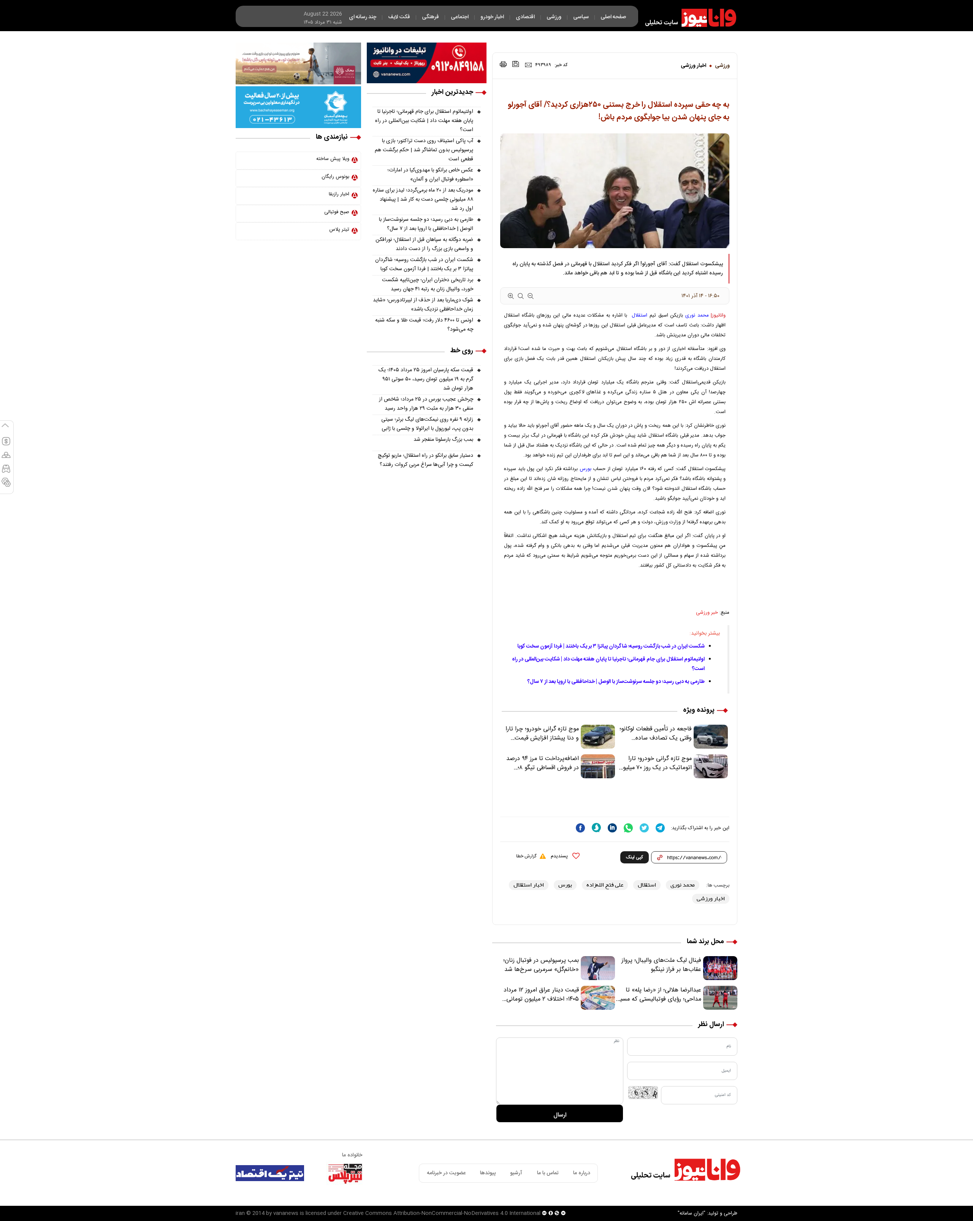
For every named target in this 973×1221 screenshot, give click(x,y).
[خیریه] (298, 107)
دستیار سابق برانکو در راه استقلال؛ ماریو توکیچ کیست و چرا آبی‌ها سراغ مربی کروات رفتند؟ (425, 460)
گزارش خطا (526, 856)
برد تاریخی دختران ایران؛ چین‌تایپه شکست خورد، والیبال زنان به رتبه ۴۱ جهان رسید (427, 285)
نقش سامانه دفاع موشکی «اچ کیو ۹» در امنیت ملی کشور (898, 1197)
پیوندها (488, 1173)
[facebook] (580, 828)
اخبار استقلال (528, 885)
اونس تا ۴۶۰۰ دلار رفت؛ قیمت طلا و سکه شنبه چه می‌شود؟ (424, 325)
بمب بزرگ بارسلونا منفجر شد (443, 439)
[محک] (298, 63)
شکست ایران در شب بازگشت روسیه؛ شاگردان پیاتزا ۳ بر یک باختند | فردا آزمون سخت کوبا (611, 646)
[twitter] (644, 828)
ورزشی (722, 65)
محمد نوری (697, 315)
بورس (585, 469)
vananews (285, 1213)
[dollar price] (6, 444)
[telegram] (660, 828)
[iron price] (6, 485)
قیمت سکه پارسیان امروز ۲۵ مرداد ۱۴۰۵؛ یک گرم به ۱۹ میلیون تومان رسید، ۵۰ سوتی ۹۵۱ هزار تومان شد (426, 379)
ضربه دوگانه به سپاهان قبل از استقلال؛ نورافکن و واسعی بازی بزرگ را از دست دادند (424, 244)
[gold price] (6, 458)
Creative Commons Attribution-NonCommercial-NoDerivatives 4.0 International (441, 1213)
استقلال (639, 315)
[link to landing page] (687, 18)
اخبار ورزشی (693, 65)
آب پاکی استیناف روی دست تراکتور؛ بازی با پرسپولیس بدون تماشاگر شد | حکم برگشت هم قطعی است (424, 150)
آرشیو (516, 1173)
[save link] (515, 64)
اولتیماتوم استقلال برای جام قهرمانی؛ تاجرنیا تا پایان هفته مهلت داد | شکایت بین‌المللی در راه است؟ (424, 121)
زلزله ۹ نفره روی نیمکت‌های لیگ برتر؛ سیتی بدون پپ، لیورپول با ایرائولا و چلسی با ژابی (427, 424)
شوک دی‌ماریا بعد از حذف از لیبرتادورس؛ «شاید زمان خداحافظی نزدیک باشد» (423, 305)
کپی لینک (634, 857)
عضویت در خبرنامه (446, 1173)
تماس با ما (548, 1173)
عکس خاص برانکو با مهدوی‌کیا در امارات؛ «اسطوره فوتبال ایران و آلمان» (430, 175)
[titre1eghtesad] (270, 1173)
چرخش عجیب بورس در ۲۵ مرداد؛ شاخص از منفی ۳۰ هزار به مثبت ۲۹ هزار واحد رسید (426, 404)
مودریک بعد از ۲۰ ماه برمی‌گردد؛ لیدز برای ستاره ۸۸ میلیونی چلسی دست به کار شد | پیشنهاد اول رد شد (423, 199)
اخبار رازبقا (339, 194)
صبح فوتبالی (336, 212)
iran (240, 1213)
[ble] (596, 828)
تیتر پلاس (339, 229)
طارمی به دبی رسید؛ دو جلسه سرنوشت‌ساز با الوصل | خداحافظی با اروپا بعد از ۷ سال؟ (616, 681)
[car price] (6, 472)
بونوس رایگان (335, 177)
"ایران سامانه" (691, 1213)
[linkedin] (612, 828)
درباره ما (581, 1173)
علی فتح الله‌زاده (604, 885)
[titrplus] (345, 1173)
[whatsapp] (628, 828)
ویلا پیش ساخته (332, 159)
